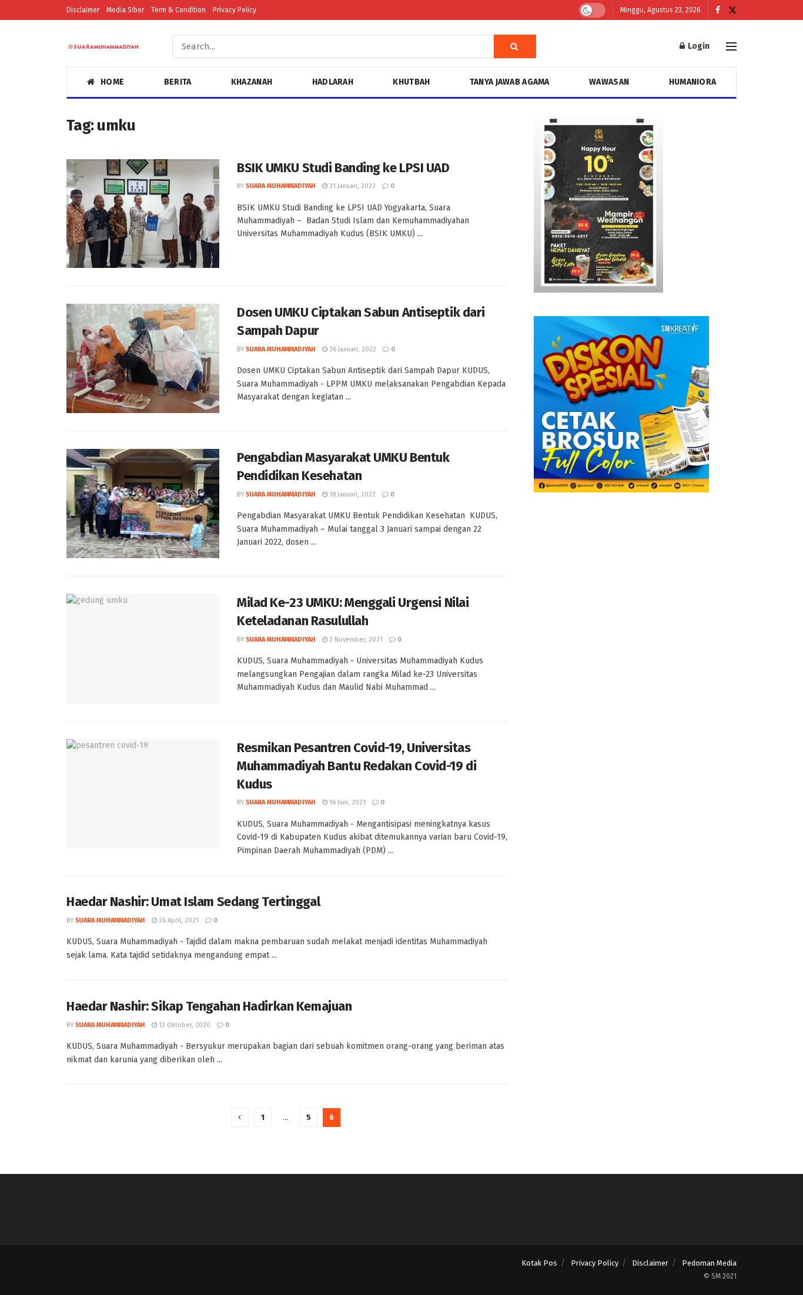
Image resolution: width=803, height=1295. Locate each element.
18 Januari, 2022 (351, 494)
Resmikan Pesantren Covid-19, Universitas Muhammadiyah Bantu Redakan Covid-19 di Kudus (356, 766)
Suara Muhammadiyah (281, 186)
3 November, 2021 (355, 639)
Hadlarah (332, 82)
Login (698, 46)
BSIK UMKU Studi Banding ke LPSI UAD (343, 168)
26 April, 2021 (178, 920)
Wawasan (609, 82)
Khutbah (411, 82)
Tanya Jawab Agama (510, 82)
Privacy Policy (234, 10)
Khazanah (251, 82)
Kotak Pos (539, 1263)
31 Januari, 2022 (351, 186)
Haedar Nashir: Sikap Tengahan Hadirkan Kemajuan (209, 1006)
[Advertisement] (635, 598)
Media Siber (125, 10)
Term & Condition (178, 10)
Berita (178, 82)
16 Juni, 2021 (346, 802)
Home (112, 82)
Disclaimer (82, 10)
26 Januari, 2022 (351, 349)
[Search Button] (515, 46)
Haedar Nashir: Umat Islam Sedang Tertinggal (193, 902)
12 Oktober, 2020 (183, 1025)
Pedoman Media (709, 1263)
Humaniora (693, 82)
